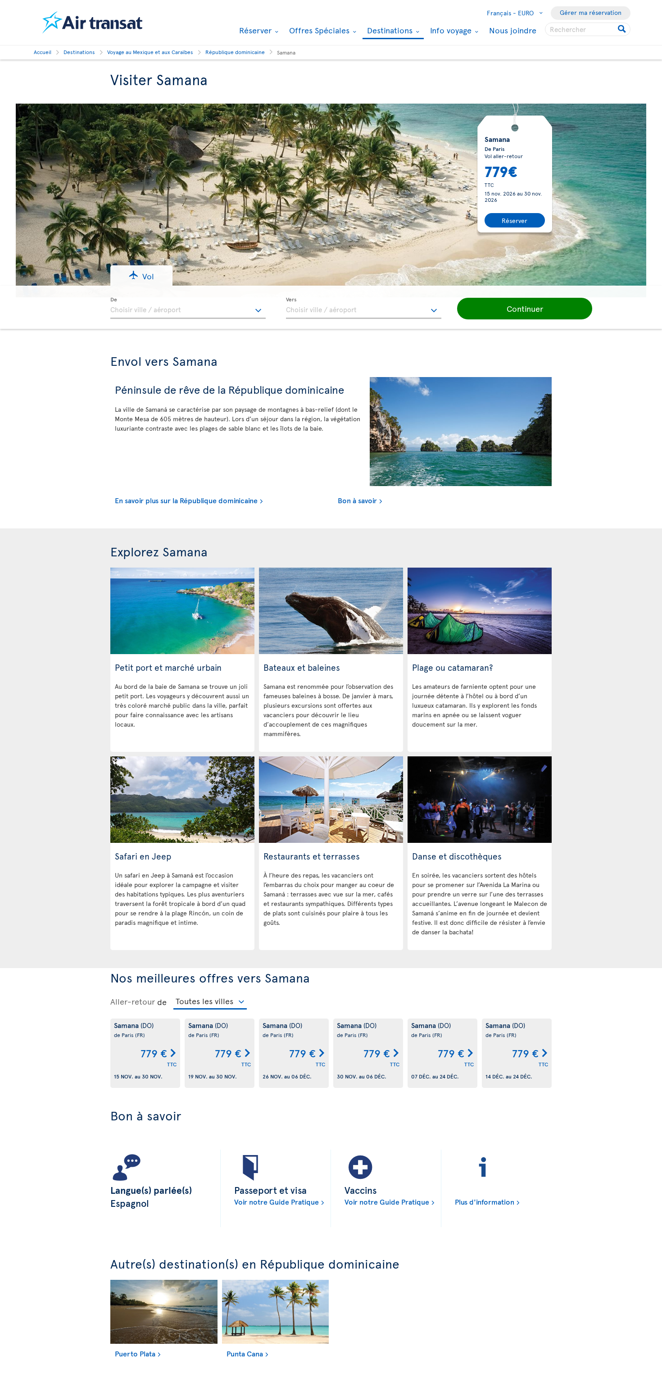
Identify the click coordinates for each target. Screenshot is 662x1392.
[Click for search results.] (622, 29)
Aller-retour (132, 1001)
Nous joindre (512, 30)
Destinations (389, 31)
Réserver (254, 30)
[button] (141, 275)
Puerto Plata (135, 1353)
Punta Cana (245, 1353)
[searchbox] (587, 29)
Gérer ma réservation (590, 12)
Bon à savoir (357, 500)
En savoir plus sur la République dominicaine (186, 500)
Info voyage (450, 30)
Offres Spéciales (318, 30)
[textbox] (188, 308)
